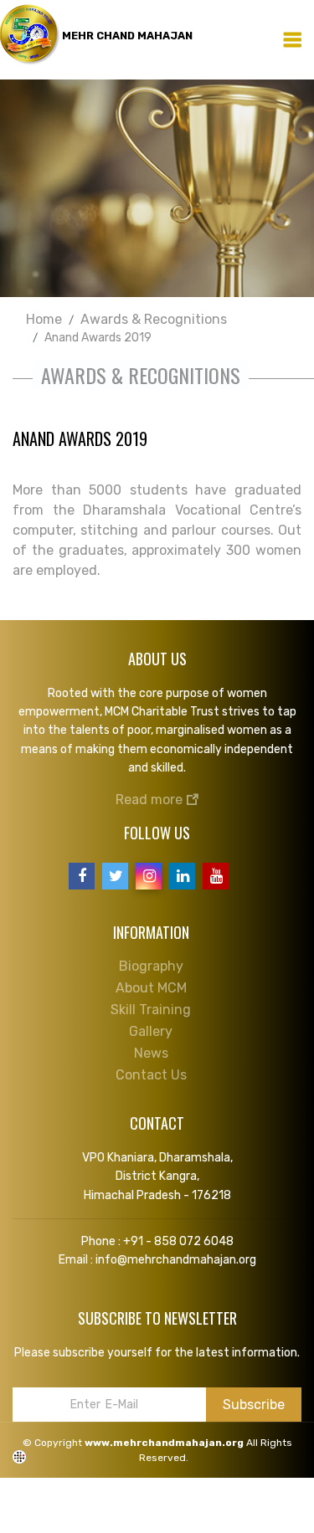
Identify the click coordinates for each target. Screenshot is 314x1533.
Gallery (150, 1031)
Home (44, 319)
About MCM (151, 987)
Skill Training (151, 1009)
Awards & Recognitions (153, 319)
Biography (151, 966)
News (151, 1053)
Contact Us (151, 1074)
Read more (151, 800)
